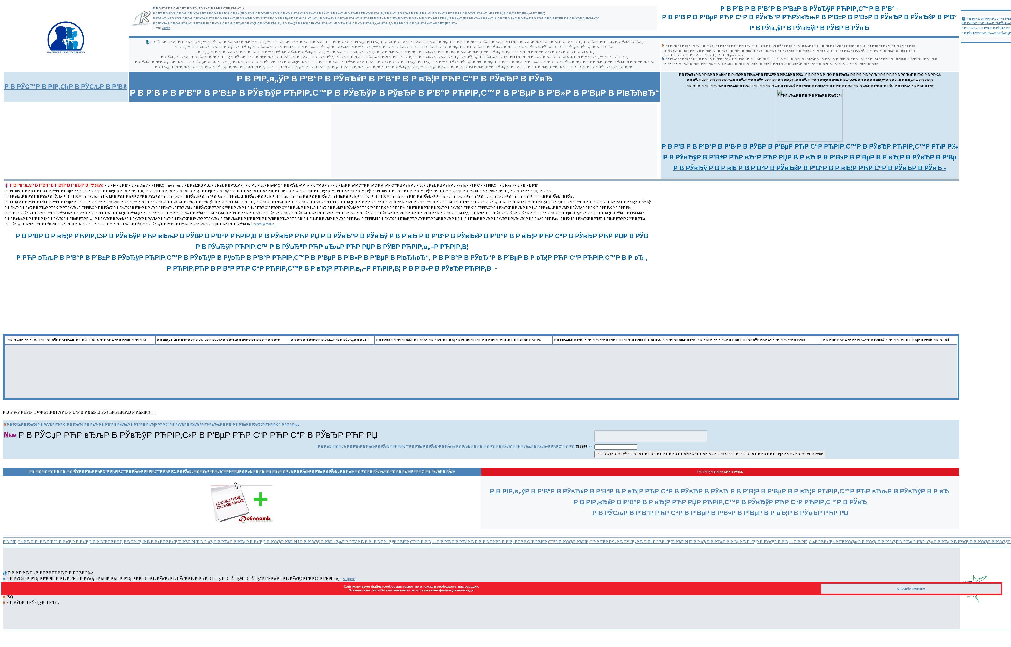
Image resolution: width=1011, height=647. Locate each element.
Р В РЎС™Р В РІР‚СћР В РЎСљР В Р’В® (65, 86)
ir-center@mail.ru (263, 224)
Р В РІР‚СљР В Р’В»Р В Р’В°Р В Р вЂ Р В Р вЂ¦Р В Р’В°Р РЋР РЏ (63, 542)
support (349, 578)
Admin (166, 28)
